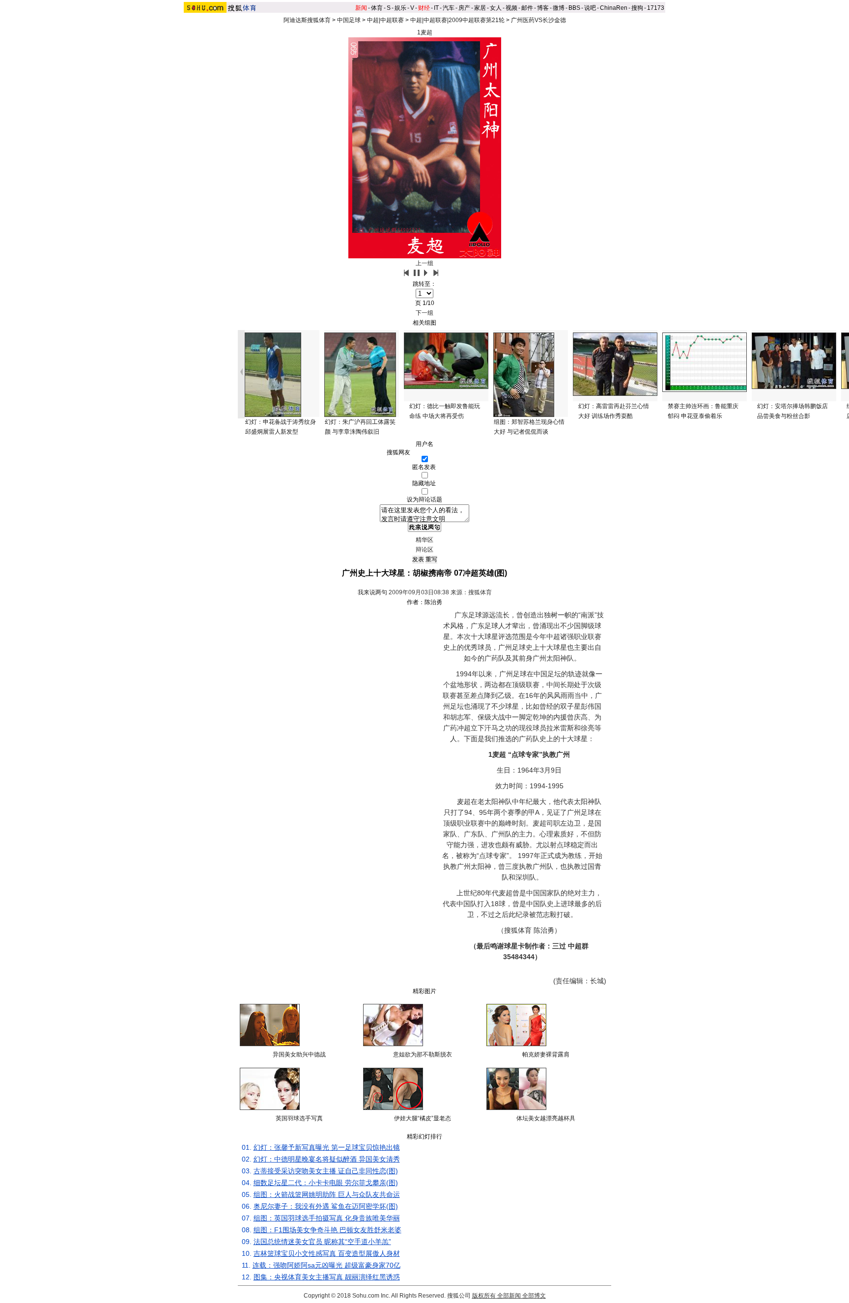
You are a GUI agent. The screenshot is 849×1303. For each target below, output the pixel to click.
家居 (480, 7)
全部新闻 (509, 1295)
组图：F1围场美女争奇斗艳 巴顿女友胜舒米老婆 (327, 1230)
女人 (496, 7)
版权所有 (484, 1295)
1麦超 (424, 32)
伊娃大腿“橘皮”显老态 (422, 1118)
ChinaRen (613, 7)
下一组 (424, 312)
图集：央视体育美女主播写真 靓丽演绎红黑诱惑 (327, 1277)
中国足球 (349, 20)
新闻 (361, 7)
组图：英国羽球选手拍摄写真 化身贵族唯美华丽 (327, 1218)
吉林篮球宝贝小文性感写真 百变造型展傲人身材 (327, 1253)
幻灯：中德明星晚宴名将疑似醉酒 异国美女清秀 (327, 1159)
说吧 (590, 7)
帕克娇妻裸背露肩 (545, 1054)
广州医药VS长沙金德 (538, 20)
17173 (655, 7)
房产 (464, 7)
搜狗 (637, 7)
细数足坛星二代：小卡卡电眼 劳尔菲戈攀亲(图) (326, 1183)
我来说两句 (372, 592)
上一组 (424, 263)
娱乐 (400, 7)
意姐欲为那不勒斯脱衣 (422, 1054)
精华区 (424, 539)
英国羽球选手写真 (299, 1118)
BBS (574, 7)
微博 (559, 7)
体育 (377, 7)
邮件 (527, 7)
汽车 (448, 7)
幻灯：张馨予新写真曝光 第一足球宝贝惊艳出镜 (327, 1147)
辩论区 (424, 549)
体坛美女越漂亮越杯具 (545, 1118)
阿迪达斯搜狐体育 (307, 20)
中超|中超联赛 (385, 20)
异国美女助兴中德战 (299, 1054)
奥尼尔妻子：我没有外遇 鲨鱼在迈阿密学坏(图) (326, 1206)
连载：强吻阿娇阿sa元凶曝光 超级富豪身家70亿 (326, 1265)
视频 (511, 7)
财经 (424, 7)
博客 (543, 7)
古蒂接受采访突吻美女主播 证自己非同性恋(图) (326, 1171)
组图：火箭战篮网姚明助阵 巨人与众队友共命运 (327, 1194)
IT (436, 7)
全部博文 (534, 1295)
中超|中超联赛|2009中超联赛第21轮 (457, 20)
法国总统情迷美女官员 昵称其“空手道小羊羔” (322, 1242)
